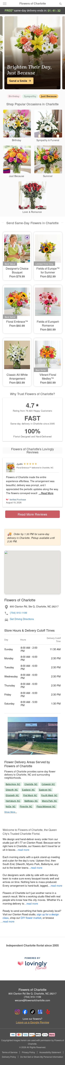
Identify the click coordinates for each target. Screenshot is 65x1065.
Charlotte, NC (31, 784)
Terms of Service (10, 1052)
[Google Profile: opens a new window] (40, 1011)
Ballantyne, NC (13, 784)
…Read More (46, 493)
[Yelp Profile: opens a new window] (47, 1011)
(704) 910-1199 (18, 612)
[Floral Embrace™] (10, 467)
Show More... (10, 811)
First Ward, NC (30, 795)
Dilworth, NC (12, 789)
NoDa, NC (11, 806)
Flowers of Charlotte (32, 3)
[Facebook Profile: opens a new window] (25, 1011)
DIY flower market (31, 917)
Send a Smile (18, 80)
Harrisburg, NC (13, 800)
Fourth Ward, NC (49, 795)
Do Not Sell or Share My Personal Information (41, 1057)
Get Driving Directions (22, 619)
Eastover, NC (45, 789)
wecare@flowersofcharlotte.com (32, 1000)
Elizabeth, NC (12, 795)
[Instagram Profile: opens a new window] (17, 1011)
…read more (22, 849)
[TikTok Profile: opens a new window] (32, 1011)
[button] (58, 1057)
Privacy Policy (28, 1052)
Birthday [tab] (14, 96)
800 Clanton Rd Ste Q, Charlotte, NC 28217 (32, 993)
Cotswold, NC (48, 784)
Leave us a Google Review (32, 1022)
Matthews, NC (31, 800)
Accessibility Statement (50, 1052)
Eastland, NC (28, 789)
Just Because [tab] (49, 96)
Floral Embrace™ (23, 467)
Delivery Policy (9, 1057)
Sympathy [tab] (30, 96)
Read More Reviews (32, 514)
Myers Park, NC (49, 800)
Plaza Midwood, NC (46, 806)
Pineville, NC (26, 806)
